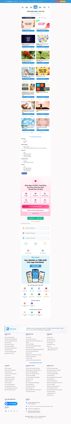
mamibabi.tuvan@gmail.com (34, 408)
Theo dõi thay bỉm (51, 384)
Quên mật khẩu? (35, 213)
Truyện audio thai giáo (10, 377)
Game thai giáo (8, 382)
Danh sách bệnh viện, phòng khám (33, 389)
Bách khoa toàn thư (51, 341)
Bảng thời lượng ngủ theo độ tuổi (54, 382)
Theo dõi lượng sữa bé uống (32, 351)
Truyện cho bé (29, 358)
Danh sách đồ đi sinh (30, 386)
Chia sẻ (24, 173)
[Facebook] (9, 411)
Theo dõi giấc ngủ (30, 344)
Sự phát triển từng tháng (52, 368)
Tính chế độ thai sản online (11, 348)
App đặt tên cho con (9, 353)
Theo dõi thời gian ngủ (52, 380)
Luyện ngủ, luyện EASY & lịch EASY (33, 354)
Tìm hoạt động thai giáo (10, 386)
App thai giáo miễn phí (10, 337)
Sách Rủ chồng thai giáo (10, 389)
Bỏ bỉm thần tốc (53, 349)
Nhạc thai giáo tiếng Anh (10, 370)
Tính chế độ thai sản (30, 391)
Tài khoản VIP (50, 337)
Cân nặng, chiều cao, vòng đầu (54, 370)
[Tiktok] (14, 411)
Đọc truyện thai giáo (9, 344)
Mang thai (15, 1)
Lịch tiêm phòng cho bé (52, 388)
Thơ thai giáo (8, 375)
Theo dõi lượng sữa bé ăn (52, 373)
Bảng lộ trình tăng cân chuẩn (32, 373)
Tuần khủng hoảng (51, 391)
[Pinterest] (17, 411)
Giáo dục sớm (29, 353)
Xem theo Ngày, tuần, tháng (11, 388)
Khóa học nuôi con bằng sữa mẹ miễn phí (35, 349)
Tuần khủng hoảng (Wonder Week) (33, 345)
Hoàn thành (28, 30)
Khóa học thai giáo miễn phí (11, 339)
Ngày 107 (31, 218)
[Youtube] (6, 411)
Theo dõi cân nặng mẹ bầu (10, 351)
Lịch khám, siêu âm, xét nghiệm (33, 377)
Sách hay (49, 346)
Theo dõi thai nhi (8, 349)
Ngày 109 (39, 218)
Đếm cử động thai (30, 388)
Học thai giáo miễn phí (10, 384)
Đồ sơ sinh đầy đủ (30, 384)
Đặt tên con (28, 380)
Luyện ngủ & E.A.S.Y (51, 393)
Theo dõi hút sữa (50, 379)
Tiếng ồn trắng (50, 395)
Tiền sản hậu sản (29, 379)
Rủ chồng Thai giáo (53, 348)
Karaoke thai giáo (8, 380)
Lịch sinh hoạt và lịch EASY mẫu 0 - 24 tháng (34, 341)
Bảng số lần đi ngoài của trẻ (53, 386)
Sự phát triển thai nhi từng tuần (33, 368)
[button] (21, 7)
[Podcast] (11, 411)
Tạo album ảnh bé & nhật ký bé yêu (33, 360)
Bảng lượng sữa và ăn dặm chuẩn (54, 377)
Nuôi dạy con (22, 1)
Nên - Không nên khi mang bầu (32, 382)
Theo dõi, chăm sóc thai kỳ (11, 341)
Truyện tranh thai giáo (10, 379)
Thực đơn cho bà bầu (9, 346)
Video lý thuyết (43, 17)
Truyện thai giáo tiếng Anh (10, 373)
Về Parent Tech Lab (51, 344)
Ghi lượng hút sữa (30, 347)
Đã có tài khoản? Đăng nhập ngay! (36, 210)
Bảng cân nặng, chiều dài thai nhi (33, 370)
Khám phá (29, 1)
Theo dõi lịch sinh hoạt (31, 339)
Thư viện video (50, 342)
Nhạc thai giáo (8, 342)
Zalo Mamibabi (12, 403)
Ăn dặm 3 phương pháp (31, 356)
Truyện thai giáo (8, 372)
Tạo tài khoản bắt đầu (36, 206)
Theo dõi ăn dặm (50, 375)
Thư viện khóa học (51, 339)
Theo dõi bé (28, 337)
